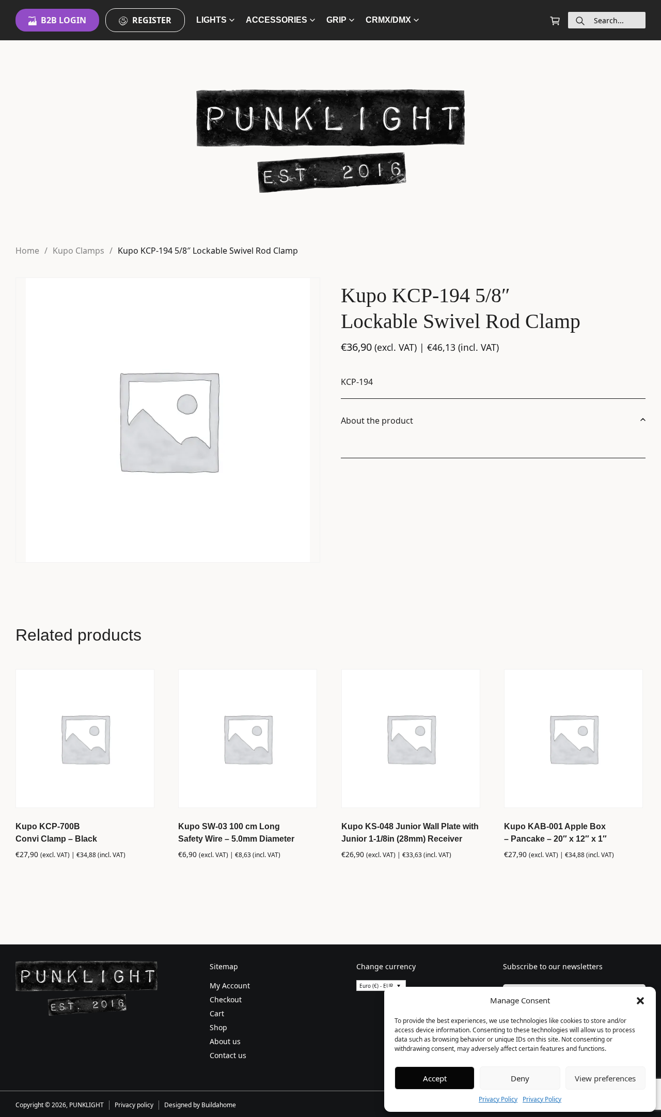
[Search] (580, 20)
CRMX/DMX (388, 19)
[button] (640, 1000)
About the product (377, 420)
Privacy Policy (498, 1099)
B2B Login (63, 20)
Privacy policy (134, 1104)
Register (151, 20)
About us (225, 1041)
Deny (520, 1078)
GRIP (336, 19)
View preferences (605, 1078)
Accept (435, 1078)
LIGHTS (211, 19)
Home (27, 250)
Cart (217, 1013)
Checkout (226, 999)
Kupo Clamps (78, 250)
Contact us (228, 1055)
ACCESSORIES (276, 19)
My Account (230, 985)
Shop (218, 1027)
